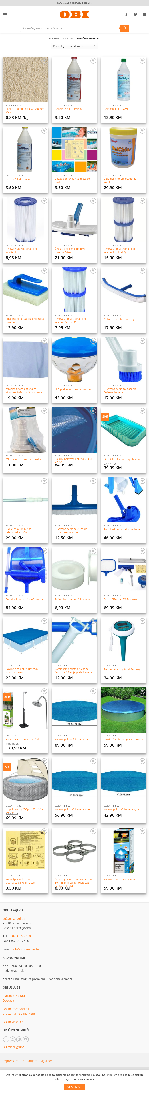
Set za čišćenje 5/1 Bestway (120, 599)
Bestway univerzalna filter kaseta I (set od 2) (70, 320)
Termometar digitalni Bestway (122, 669)
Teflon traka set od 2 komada (72, 599)
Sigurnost (47, 1061)
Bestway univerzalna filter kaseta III (21, 250)
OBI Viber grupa (13, 1047)
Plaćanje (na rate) (15, 996)
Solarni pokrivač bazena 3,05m (122, 809)
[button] (5, 14)
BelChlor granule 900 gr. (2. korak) (120, 180)
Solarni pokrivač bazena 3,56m (73, 809)
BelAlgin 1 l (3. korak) (116, 109)
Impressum (11, 1061)
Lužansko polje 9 (14, 919)
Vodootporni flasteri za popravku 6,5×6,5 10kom (20, 881)
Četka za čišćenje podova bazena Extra (70, 250)
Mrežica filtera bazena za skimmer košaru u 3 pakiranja (24, 390)
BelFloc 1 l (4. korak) (18, 179)
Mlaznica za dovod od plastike (24, 459)
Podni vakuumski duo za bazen (123, 529)
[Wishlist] (135, 15)
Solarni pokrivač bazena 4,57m (73, 739)
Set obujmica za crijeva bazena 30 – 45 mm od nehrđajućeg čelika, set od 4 (73, 883)
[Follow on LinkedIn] (19, 1039)
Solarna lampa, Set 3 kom (119, 879)
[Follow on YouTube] (26, 1039)
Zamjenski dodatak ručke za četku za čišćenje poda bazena (73, 670)
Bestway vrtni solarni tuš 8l (22, 739)
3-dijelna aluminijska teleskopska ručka (18, 530)
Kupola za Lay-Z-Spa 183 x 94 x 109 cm (24, 811)
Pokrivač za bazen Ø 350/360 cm (123, 739)
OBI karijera (29, 1061)
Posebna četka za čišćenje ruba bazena (25, 320)
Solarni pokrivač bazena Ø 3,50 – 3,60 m (73, 460)
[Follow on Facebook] (6, 1039)
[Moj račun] (126, 15)
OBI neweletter (13, 1022)
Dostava (8, 1000)
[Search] (124, 28)
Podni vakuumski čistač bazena (25, 599)
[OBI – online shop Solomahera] (74, 14)
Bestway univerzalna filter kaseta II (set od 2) (119, 250)
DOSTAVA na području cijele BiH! (74, 2)
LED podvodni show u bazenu (73, 389)
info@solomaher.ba (26, 949)
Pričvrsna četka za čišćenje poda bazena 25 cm (71, 530)
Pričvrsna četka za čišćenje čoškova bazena (120, 390)
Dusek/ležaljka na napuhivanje (122, 459)
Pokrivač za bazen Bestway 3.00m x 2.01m (22, 670)
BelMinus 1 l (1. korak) (68, 109)
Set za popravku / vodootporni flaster (73, 180)
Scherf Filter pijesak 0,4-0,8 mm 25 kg (25, 110)
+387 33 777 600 (20, 936)
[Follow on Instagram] (13, 1039)
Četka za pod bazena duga (120, 319)
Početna (54, 38)
